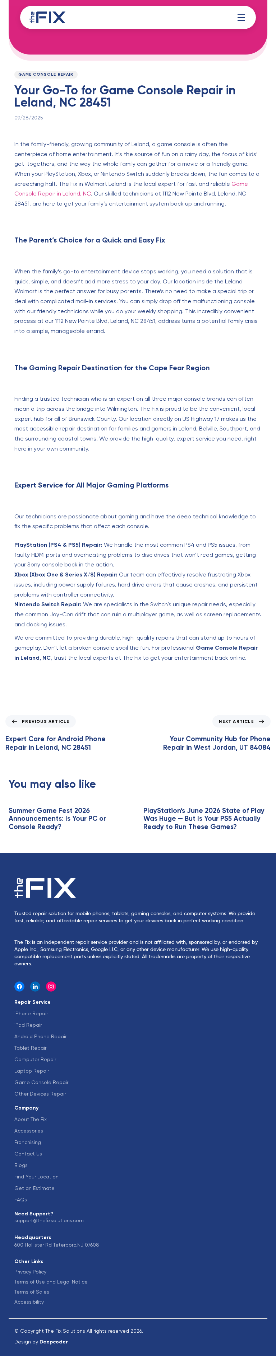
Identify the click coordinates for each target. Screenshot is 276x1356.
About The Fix (30, 1119)
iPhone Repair (31, 1013)
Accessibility (29, 1302)
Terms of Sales (31, 1292)
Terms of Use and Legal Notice (51, 1282)
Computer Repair (35, 1059)
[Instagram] (51, 986)
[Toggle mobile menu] (241, 17)
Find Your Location (36, 1177)
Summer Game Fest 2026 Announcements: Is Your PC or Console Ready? (57, 818)
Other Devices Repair (40, 1094)
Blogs (21, 1165)
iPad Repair (28, 1025)
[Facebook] (19, 986)
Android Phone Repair (40, 1036)
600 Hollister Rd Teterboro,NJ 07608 (56, 1245)
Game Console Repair (46, 74)
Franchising (27, 1142)
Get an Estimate (34, 1188)
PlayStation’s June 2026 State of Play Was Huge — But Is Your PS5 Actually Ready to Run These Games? (203, 818)
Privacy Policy (30, 1272)
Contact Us (28, 1154)
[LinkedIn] (35, 986)
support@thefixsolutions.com (49, 1220)
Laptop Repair (31, 1071)
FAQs (20, 1199)
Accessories (28, 1131)
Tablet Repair (30, 1048)
